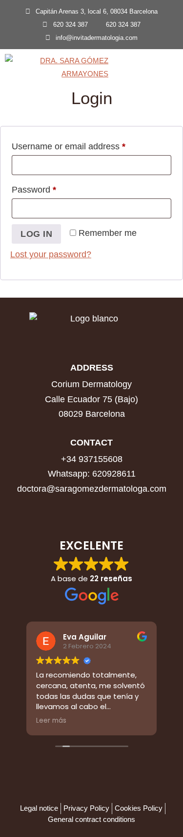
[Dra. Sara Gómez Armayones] (59, 68)
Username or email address (86, 144)
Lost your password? (50, 254)
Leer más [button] (51, 720)
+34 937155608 (91, 459)
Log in (36, 234)
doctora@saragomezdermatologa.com (91, 489)
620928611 (114, 474)
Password (51, 188)
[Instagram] (92, 510)
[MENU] (168, 68)
